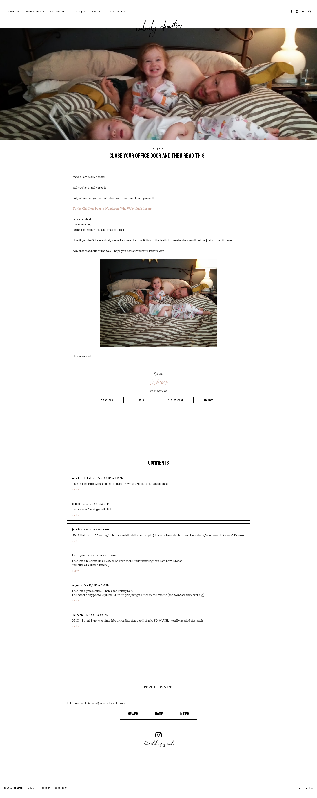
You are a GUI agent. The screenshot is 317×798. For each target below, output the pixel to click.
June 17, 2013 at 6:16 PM (96, 529)
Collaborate (58, 11)
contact (97, 11)
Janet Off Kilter (84, 478)
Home (159, 714)
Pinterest (176, 399)
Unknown (77, 615)
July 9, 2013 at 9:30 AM (96, 614)
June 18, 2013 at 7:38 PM (96, 585)
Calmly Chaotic (159, 28)
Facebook (108, 399)
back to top (306, 788)
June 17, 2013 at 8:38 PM (103, 555)
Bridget (77, 504)
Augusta (77, 585)
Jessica (77, 529)
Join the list (117, 11)
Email (211, 399)
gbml (65, 787)
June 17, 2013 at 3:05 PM (110, 477)
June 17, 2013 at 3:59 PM (96, 503)
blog (79, 11)
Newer (133, 714)
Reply (75, 489)
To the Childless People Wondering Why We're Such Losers (112, 208)
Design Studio (34, 11)
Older (184, 714)
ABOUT (11, 11)
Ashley (159, 382)
